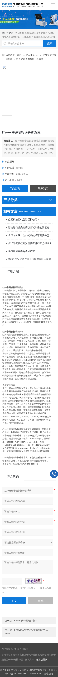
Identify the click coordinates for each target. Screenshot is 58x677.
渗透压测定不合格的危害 (21, 251)
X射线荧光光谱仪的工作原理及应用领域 (29, 259)
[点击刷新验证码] (33, 581)
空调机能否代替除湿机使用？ (24, 219)
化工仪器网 (41, 659)
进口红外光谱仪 (23, 33)
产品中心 (30, 55)
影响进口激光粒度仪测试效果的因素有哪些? (30, 227)
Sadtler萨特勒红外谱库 (25, 620)
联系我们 (43, 188)
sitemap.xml (36, 673)
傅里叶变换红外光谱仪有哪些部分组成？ (30, 243)
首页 (19, 55)
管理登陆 (48, 673)
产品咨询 (15, 188)
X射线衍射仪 (13, 36)
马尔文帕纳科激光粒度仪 (32, 36)
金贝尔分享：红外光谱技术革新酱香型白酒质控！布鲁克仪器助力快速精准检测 (30, 235)
